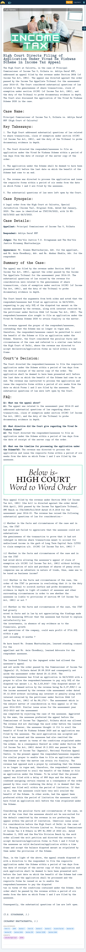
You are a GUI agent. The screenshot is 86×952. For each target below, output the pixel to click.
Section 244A (52, 932)
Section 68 (70, 928)
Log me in (77, 2)
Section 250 (29, 932)
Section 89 (8, 932)
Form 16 (7, 928)
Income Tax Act (59, 928)
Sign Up (69, 2)
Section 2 (48, 928)
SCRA (21, 938)
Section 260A (18, 932)
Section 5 (39, 928)
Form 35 (30, 928)
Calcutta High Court (11, 938)
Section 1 (22, 928)
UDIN (14, 928)
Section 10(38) (40, 932)
